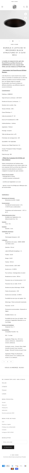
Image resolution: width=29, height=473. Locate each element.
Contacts (4, 429)
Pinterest (4, 390)
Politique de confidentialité (8, 427)
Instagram (4, 386)
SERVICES (4, 410)
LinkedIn (4, 393)
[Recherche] (24, 6)
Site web (4, 383)
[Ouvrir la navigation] (2, 6)
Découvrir (4, 405)
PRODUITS (5, 408)
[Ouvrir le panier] (27, 7)
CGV (3, 422)
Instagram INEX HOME (8, 432)
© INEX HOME (14, 455)
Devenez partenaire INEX (8, 413)
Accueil (3, 402)
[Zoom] (25, 14)
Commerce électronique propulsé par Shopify (14, 457)
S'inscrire (8, 447)
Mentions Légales (6, 424)
